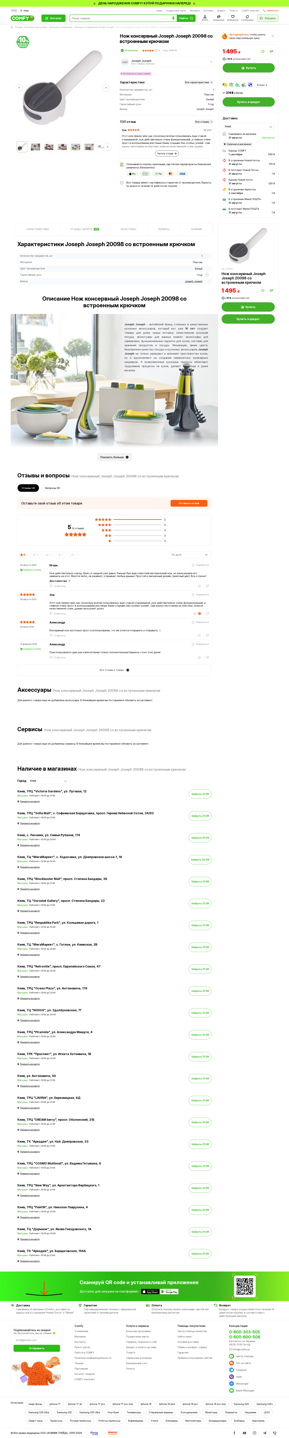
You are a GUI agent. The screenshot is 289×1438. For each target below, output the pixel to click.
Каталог (56, 18)
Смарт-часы (35, 1420)
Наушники (250, 1412)
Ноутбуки (113, 1412)
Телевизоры (134, 1412)
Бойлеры (239, 1420)
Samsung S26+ (265, 1404)
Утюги (154, 1420)
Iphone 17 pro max (123, 1404)
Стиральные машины (161, 1412)
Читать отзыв (165, 153)
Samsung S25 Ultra (89, 1412)
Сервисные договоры (139, 1357)
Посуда (18, 27)
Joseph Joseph (193, 281)
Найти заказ (184, 1336)
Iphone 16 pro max (216, 1404)
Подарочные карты (176, 10)
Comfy (79, 1326)
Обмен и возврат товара (192, 1347)
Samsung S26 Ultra (38, 1412)
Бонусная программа (138, 1331)
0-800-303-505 (244, 1332)
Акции (159, 10)
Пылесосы (56, 1420)
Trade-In (233, 10)
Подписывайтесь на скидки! (32, 1330)
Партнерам (81, 1368)
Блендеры (172, 1420)
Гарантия (183, 1352)
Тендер (79, 1363)
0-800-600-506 (244, 1337)
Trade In (130, 1352)
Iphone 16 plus (167, 1404)
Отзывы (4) (28, 488)
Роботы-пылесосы (109, 1420)
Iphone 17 (55, 1404)
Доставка (208, 10)
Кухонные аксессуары (35, 27)
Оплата (130, 1368)
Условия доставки (188, 1341)
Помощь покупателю (191, 1326)
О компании (81, 1331)
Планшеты (231, 1412)
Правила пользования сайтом (195, 1357)
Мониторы (211, 1412)
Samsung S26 (241, 1404)
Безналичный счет (137, 1363)
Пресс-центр (82, 1347)
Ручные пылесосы (80, 1420)
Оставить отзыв (189, 503)
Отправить (36, 1348)
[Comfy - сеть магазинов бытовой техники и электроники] (24, 18)
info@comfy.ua (241, 1349)
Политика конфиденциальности (93, 1357)
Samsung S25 (64, 1412)
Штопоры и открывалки (60, 27)
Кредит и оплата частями (141, 1347)
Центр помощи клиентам (192, 1331)
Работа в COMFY (84, 1352)
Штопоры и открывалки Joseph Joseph (94, 27)
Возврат (221, 10)
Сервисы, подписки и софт (141, 1341)
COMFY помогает (250, 10)
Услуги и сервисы (137, 1326)
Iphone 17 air (75, 1404)
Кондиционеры (217, 1420)
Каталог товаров (84, 1373)
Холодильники (189, 1412)
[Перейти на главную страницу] (12, 27)
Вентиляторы (193, 1420)
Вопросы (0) (52, 488)
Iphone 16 (146, 1404)
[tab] (37, 229)
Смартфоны (35, 1404)
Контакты (80, 1341)
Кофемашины (135, 1420)
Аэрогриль (258, 1420)
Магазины (195, 10)
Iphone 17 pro (97, 1404)
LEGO (267, 1412)
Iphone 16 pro (190, 1404)
